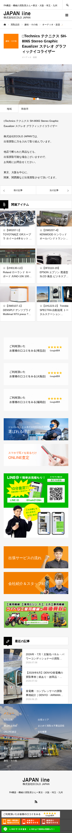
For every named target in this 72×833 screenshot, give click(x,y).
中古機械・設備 (45, 748)
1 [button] (34, 99)
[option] (36, 84)
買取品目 (8, 719)
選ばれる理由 (10, 725)
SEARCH (67, 4)
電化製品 (8, 754)
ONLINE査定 (10, 732)
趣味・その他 (10, 760)
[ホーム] (5, 24)
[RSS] (36, 801)
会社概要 (42, 732)
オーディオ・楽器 (29, 57)
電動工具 (8, 748)
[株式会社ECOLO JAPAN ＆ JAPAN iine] (17, 15)
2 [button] (38, 99)
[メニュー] (66, 15)
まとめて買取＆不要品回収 (51, 725)
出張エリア (43, 719)
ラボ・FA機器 (45, 754)
